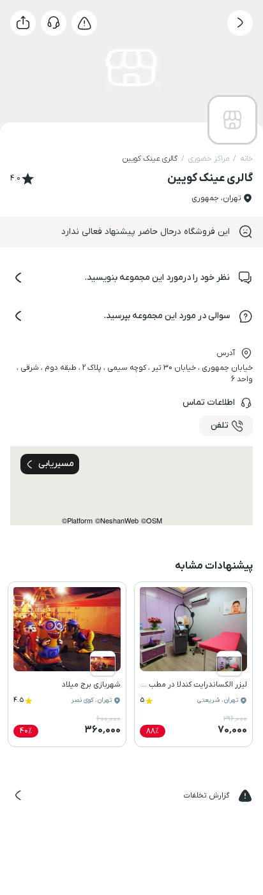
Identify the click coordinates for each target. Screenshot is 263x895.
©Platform (77, 520)
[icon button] (240, 23)
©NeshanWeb (117, 520)
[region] (131, 485)
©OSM (151, 520)
